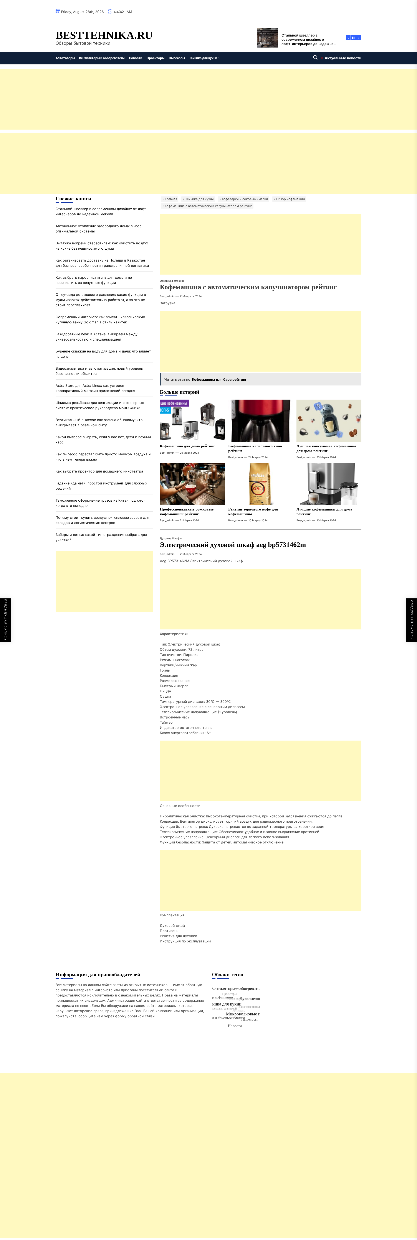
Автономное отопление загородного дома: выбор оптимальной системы (99, 228)
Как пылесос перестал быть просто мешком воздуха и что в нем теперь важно (103, 456)
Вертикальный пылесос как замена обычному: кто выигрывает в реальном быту (99, 422)
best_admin (167, 296)
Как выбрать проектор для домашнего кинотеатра (99, 471)
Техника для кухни (203, 58)
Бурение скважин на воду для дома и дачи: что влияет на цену (103, 354)
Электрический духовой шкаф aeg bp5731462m (233, 544)
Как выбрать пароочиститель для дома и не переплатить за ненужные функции (94, 280)
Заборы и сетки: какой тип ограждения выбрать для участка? (101, 537)
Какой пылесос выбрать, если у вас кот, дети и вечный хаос (103, 439)
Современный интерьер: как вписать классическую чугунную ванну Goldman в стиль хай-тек (100, 319)
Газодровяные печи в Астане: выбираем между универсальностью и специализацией (96, 336)
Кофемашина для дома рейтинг (187, 446)
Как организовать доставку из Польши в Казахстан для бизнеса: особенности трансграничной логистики (102, 263)
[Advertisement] (130, 99)
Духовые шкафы (171, 538)
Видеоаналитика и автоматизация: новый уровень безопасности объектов (99, 371)
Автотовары (65, 58)
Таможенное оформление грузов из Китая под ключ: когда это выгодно (101, 503)
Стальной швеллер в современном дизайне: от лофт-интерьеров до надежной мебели (102, 211)
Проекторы (155, 58)
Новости (135, 58)
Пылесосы (177, 58)
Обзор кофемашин (172, 280)
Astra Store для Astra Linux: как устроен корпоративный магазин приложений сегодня (95, 388)
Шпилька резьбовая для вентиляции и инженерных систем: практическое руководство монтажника (100, 405)
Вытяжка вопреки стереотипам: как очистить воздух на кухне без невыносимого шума (102, 245)
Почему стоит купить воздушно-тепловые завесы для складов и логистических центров (102, 520)
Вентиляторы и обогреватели (102, 58)
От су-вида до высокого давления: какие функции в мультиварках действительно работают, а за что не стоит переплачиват (101, 299)
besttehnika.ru (104, 35)
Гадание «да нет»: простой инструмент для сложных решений (101, 486)
